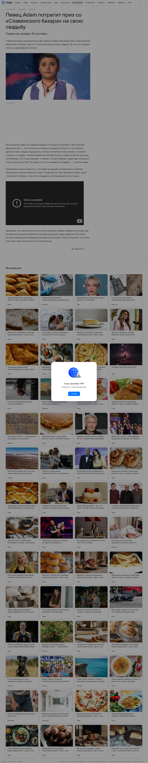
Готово (74, 394)
